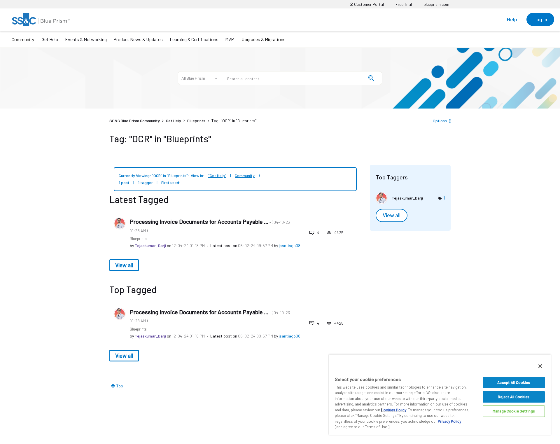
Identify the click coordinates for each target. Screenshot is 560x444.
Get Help (50, 39)
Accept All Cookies (513, 382)
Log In (540, 19)
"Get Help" (217, 175)
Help (512, 19)
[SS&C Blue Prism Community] (41, 19)
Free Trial (404, 4)
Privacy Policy (449, 421)
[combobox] (301, 78)
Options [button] (440, 120)
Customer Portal (368, 4)
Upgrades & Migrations (264, 39)
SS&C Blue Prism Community (134, 120)
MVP (229, 39)
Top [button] (119, 385)
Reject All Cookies (513, 396)
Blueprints (196, 120)
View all (124, 265)
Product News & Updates (138, 39)
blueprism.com (436, 4)
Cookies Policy (393, 410)
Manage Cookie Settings (514, 411)
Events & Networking (86, 39)
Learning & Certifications (194, 39)
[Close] (540, 366)
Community (23, 39)
